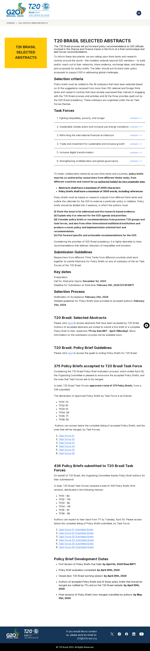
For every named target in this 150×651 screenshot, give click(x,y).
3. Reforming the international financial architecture (98, 135)
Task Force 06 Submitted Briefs (76, 547)
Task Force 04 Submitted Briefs (76, 540)
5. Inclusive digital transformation (98, 152)
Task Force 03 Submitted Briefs (76, 536)
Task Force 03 (67, 442)
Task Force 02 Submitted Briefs (76, 533)
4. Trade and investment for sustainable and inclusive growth (98, 143)
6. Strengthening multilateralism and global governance (98, 161)
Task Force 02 (67, 439)
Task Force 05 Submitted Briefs (76, 543)
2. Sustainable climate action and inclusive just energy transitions (98, 126)
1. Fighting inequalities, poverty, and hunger (98, 118)
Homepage (10, 23)
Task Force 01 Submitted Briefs (76, 529)
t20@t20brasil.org (87, 638)
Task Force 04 (67, 446)
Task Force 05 (67, 449)
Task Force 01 (66, 435)
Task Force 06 (67, 453)
